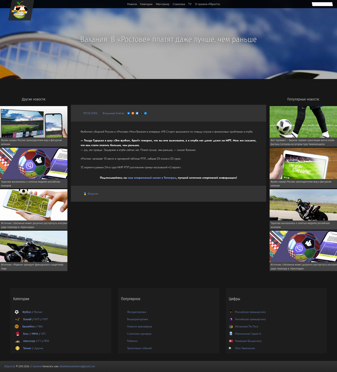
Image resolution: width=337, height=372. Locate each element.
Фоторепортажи (136, 312)
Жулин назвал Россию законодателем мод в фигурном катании (31, 142)
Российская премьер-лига (250, 312)
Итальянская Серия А (248, 334)
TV (190, 4)
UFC (43, 334)
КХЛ (36, 319)
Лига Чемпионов (245, 348)
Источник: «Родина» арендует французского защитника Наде (32, 266)
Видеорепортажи (137, 319)
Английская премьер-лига (250, 319)
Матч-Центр (162, 4)
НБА (40, 326)
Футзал (38, 312)
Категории (146, 4)
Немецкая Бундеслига (248, 341)
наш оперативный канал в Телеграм (152, 178)
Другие (38, 348)
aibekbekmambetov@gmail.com (77, 366)
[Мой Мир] (145, 113)
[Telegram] (137, 113)
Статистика (179, 4)
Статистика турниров (139, 334)
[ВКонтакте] (128, 113)
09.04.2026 (90, 113)
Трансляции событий (139, 348)
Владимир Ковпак (113, 113)
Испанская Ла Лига (246, 326)
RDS (46, 341)
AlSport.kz (9, 366)
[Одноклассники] (133, 113)
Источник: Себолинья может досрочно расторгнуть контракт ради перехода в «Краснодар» (34, 225)
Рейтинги (132, 341)
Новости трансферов (139, 326)
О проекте (36, 366)
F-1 (39, 341)
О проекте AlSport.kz (207, 4)
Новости (132, 4)
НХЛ (45, 319)
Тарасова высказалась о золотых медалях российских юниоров (30, 183)
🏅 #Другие (90, 194)
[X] (141, 113)
